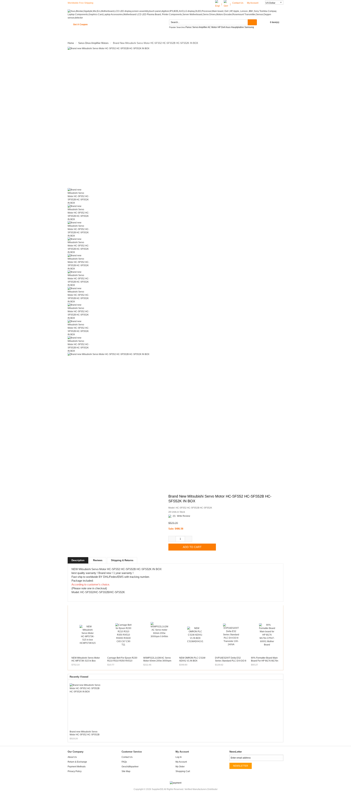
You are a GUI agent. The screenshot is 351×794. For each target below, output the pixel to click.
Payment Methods (77, 766)
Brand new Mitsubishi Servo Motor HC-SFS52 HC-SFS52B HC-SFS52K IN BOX (84, 733)
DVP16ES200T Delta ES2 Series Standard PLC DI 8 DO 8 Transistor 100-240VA (230, 661)
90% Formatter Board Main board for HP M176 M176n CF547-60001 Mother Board (265, 661)
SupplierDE (157, 789)
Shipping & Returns (122, 560)
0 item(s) (274, 22)
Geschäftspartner (130, 766)
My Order (180, 766)
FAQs (124, 762)
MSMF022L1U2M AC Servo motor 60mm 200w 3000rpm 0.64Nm (157, 661)
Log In (179, 757)
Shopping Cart (183, 771)
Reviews (97, 560)
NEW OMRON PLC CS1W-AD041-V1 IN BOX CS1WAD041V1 (192, 661)
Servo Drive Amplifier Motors (93, 43)
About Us (72, 757)
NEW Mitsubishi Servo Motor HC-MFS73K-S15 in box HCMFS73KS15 (85, 661)
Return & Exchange (77, 762)
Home (74, 36)
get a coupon (80, 24)
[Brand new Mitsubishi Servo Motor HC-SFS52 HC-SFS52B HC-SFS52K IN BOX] (121, 117)
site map (126, 771)
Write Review (183, 516)
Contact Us (237, 3)
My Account (253, 3)
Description (77, 560)
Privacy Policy (75, 771)
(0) (174, 516)
